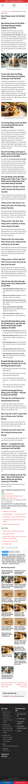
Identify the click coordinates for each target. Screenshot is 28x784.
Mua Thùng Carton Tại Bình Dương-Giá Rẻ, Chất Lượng (7, 684)
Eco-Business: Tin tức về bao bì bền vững (14, 517)
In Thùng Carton (7, 544)
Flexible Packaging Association (11, 524)
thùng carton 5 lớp (9, 560)
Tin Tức (9, 11)
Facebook (7, 782)
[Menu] (2, 5)
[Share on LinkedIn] (16, 548)
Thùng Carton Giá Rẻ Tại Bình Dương (13, 531)
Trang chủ (3, 11)
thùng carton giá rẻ (11, 561)
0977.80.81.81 (22, 782)
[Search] (26, 5)
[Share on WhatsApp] (2, 548)
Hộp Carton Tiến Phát (9, 534)
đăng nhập (11, 696)
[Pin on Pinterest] (13, 548)
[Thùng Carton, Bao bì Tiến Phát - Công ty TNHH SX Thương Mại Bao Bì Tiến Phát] (14, 5)
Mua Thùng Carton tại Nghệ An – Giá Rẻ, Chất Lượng (21, 684)
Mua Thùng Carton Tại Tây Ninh (13, 556)
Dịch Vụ (12, 552)
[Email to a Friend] (11, 548)
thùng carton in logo (14, 563)
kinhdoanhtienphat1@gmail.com (14, 496)
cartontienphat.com (11, 498)
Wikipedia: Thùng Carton (9, 511)
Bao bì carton (12, 554)
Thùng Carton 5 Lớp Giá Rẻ (10, 541)
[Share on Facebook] (5, 548)
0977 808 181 (9, 494)
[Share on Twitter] (8, 548)
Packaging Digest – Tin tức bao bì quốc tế (14, 514)
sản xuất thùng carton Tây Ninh (13, 557)
